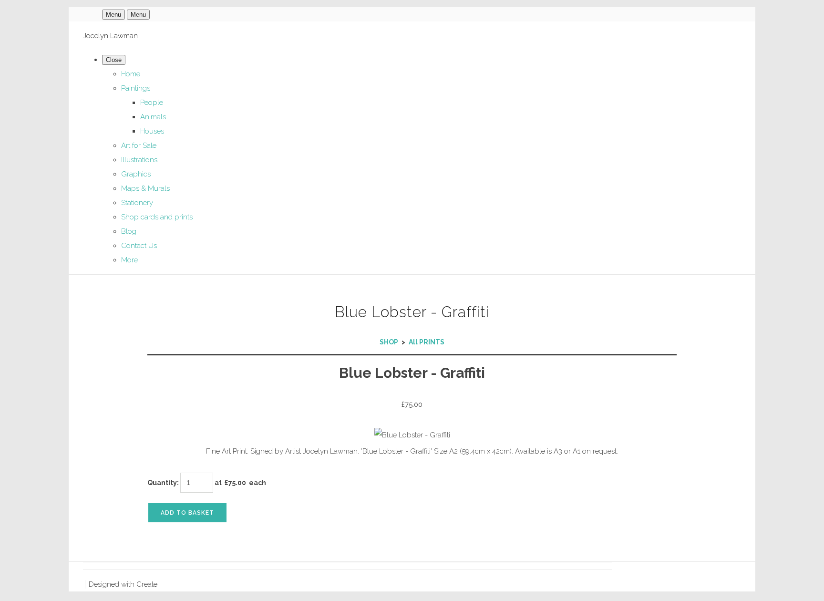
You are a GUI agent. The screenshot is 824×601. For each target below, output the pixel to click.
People (151, 102)
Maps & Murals (145, 188)
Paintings (135, 88)
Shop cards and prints (157, 217)
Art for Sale (138, 145)
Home (130, 74)
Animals (153, 117)
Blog (128, 231)
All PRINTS (426, 342)
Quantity (162, 483)
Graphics (136, 174)
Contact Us (139, 245)
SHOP (389, 342)
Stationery (137, 202)
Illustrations (139, 159)
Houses (152, 131)
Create (146, 584)
